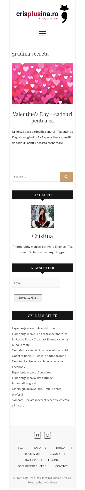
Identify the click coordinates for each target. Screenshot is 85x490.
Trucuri (61, 447)
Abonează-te (28, 298)
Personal (53, 460)
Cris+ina (28, 478)
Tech (21, 447)
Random (31, 460)
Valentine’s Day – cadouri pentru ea (42, 117)
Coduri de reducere (31, 466)
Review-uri (33, 453)
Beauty (55, 453)
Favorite (40, 447)
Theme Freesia (62, 478)
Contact (61, 466)
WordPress (51, 482)
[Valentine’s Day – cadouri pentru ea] (42, 83)
